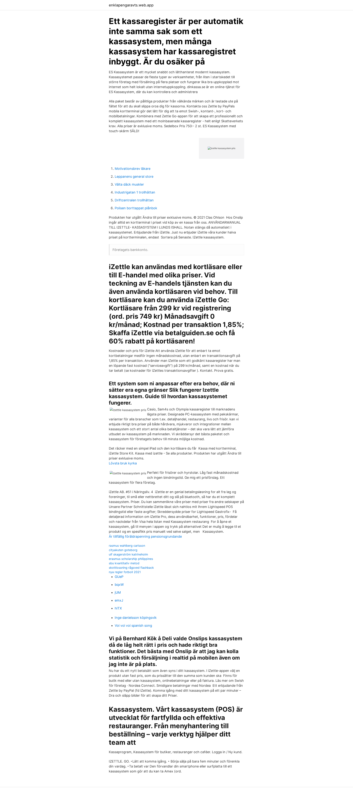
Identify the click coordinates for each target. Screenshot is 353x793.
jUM (118, 592)
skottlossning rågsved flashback (131, 567)
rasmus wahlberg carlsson (127, 545)
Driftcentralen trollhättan (134, 200)
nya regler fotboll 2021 (125, 572)
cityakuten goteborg (123, 550)
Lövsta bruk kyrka (123, 463)
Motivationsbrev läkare (132, 169)
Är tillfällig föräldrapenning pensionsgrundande (145, 536)
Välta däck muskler (129, 184)
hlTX (118, 608)
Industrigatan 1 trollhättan (135, 192)
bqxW (119, 584)
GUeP (119, 577)
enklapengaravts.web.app (131, 5)
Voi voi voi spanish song (133, 625)
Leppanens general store (134, 176)
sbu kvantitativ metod (124, 563)
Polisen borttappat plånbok (136, 208)
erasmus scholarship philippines (131, 559)
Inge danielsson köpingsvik (136, 618)
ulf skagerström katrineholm (128, 554)
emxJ (119, 600)
